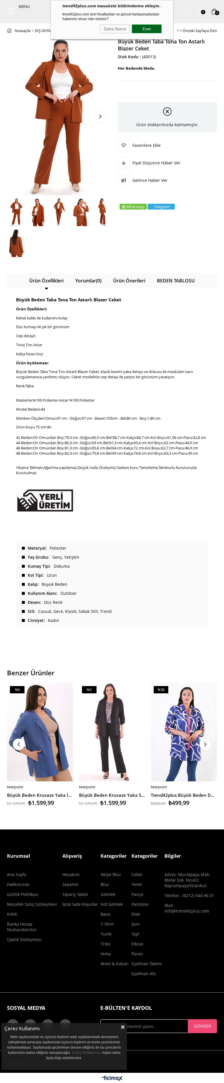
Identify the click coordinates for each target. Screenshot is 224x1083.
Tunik (106, 934)
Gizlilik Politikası (22, 894)
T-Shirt (107, 924)
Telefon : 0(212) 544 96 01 (189, 895)
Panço (137, 894)
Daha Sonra (115, 29)
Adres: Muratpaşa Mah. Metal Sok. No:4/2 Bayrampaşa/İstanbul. (187, 880)
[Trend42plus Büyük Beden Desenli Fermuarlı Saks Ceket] (184, 731)
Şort (135, 924)
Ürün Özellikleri (46, 280)
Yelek (137, 884)
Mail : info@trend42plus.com (186, 908)
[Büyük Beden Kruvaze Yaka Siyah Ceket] (112, 731)
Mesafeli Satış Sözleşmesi (32, 904)
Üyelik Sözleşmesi (24, 939)
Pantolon (140, 904)
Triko (105, 944)
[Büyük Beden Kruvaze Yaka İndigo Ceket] (40, 731)
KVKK (12, 914)
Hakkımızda (18, 884)
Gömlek (108, 894)
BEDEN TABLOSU (176, 280)
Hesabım (71, 874)
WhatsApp (135, 206)
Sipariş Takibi (75, 894)
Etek (136, 914)
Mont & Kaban (115, 963)
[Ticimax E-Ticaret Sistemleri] (112, 1079)
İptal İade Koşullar (80, 904)
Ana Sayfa (16, 874)
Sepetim (70, 884)
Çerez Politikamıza (87, 1053)
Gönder (202, 1026)
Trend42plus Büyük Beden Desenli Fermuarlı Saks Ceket (184, 795)
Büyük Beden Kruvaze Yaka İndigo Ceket (40, 795)
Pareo (137, 954)
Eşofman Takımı (147, 963)
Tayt (135, 934)
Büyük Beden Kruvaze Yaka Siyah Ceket (112, 795)
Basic (106, 914)
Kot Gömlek (112, 904)
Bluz (105, 884)
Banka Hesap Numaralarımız (21, 926)
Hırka (106, 954)
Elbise (137, 944)
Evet (147, 29)
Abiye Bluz (111, 874)
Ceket (137, 874)
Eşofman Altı (144, 973)
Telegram (162, 206)
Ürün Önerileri (129, 280)
